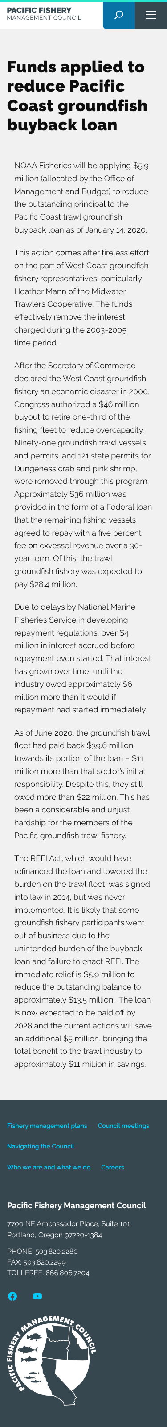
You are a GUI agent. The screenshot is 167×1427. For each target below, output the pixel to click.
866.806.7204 (67, 1273)
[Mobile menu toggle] (151, 14)
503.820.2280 (56, 1251)
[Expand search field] (119, 14)
